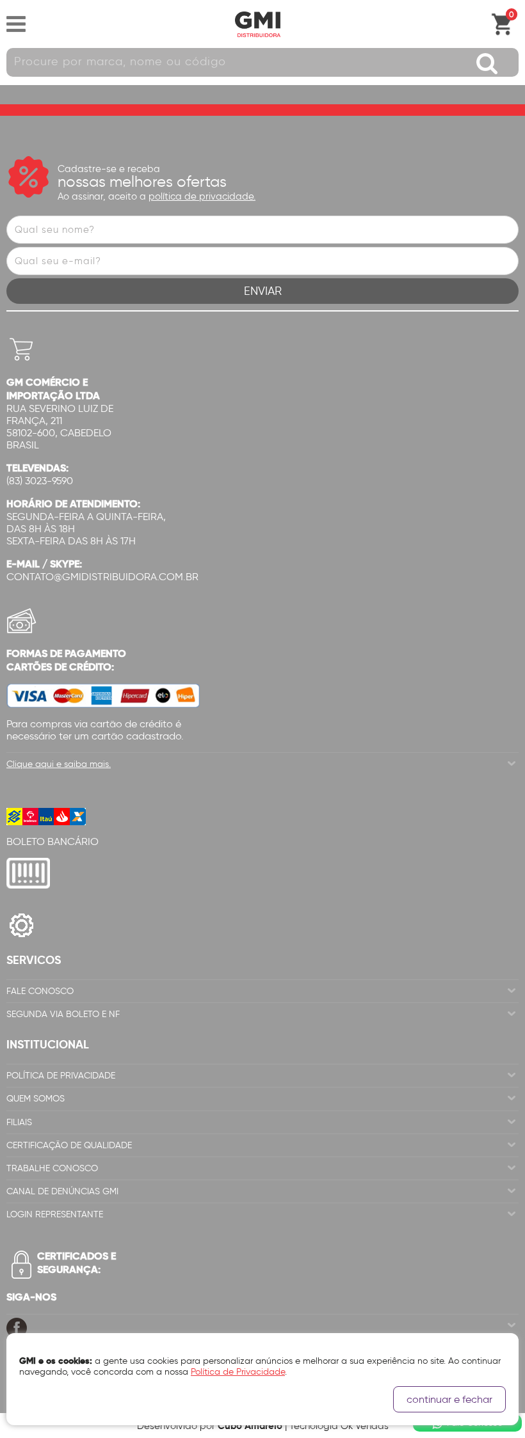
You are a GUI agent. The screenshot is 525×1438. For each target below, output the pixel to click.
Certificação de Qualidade (69, 1145)
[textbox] (262, 62)
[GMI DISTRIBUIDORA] (257, 24)
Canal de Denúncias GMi (62, 1191)
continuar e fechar (449, 1399)
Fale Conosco (40, 991)
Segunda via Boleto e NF (63, 1014)
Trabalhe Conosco (52, 1168)
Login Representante (54, 1214)
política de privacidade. (202, 196)
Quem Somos (35, 1098)
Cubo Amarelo (250, 1425)
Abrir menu (16, 24)
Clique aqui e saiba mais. (58, 764)
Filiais (19, 1122)
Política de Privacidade (60, 1075)
